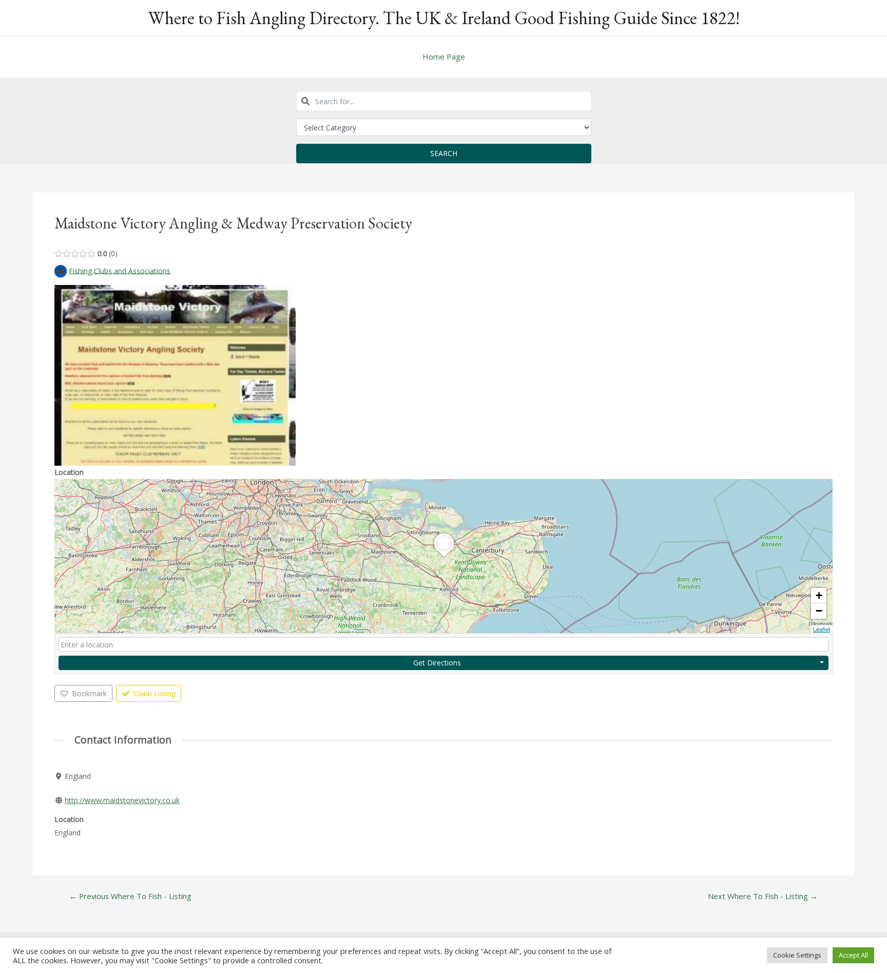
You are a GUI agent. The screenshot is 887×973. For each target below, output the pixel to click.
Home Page (443, 56)
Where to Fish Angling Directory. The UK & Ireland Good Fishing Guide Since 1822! (444, 17)
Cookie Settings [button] (797, 955)
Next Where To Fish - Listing (763, 896)
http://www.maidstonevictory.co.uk (122, 800)
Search (443, 153)
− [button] (819, 610)
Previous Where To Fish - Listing (130, 896)
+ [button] (819, 595)
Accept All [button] (853, 955)
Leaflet (821, 629)
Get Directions (437, 662)
